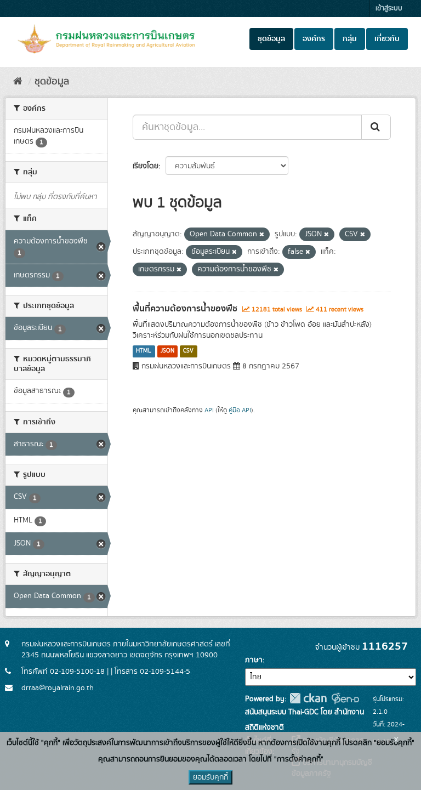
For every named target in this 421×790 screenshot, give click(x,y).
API (209, 410)
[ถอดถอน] (261, 234)
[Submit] (376, 127)
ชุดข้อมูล (271, 39)
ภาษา (254, 660)
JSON (167, 351)
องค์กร (314, 39)
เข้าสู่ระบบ (389, 8)
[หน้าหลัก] (17, 82)
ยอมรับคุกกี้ (210, 777)
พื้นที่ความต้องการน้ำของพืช (185, 309)
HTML (143, 351)
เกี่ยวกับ (387, 39)
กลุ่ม (350, 39)
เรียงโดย (145, 166)
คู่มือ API (240, 410)
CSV (188, 351)
